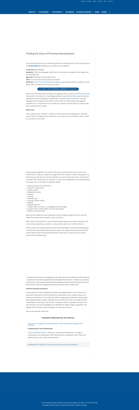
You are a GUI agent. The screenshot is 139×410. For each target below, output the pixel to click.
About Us (32, 12)
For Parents (69, 12)
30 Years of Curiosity (83, 12)
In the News (30, 380)
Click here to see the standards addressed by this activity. (58, 89)
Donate (104, 12)
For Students (57, 12)
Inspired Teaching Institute (35, 376)
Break (97, 12)
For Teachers (43, 12)
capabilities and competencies (69, 98)
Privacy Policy (92, 405)
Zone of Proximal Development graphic (47, 82)
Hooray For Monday (51, 376)
